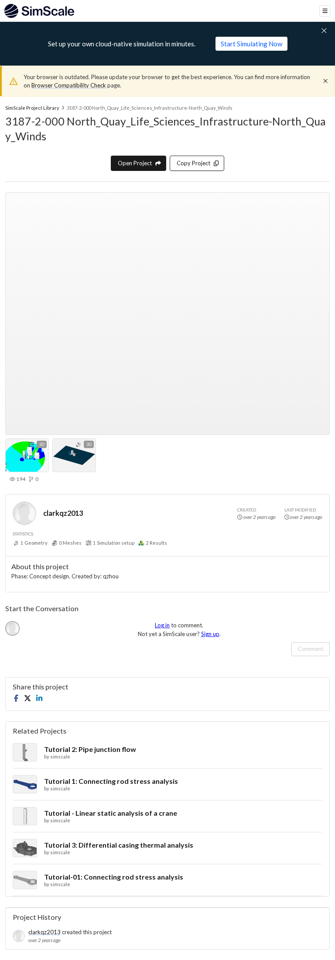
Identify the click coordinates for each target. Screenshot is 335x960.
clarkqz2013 (63, 513)
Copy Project (193, 163)
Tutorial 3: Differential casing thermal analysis (118, 845)
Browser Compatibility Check (68, 85)
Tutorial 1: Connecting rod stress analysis (111, 781)
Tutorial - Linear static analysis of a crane (110, 813)
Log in (162, 625)
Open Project (135, 163)
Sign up (210, 633)
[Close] (325, 81)
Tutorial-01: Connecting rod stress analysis (113, 877)
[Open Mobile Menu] (325, 11)
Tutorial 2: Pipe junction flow (90, 749)
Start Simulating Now (251, 44)
